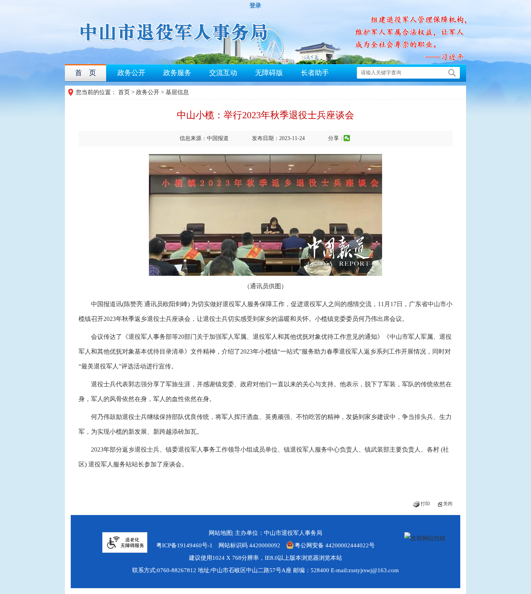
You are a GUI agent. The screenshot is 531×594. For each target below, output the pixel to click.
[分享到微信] (347, 138)
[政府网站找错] (424, 538)
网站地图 (220, 533)
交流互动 (223, 73)
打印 (425, 503)
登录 (255, 5)
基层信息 (177, 92)
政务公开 (131, 73)
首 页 (85, 73)
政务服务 (177, 73)
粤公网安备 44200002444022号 (335, 545)
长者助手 (315, 73)
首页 (124, 92)
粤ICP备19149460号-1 (184, 545)
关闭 (447, 503)
